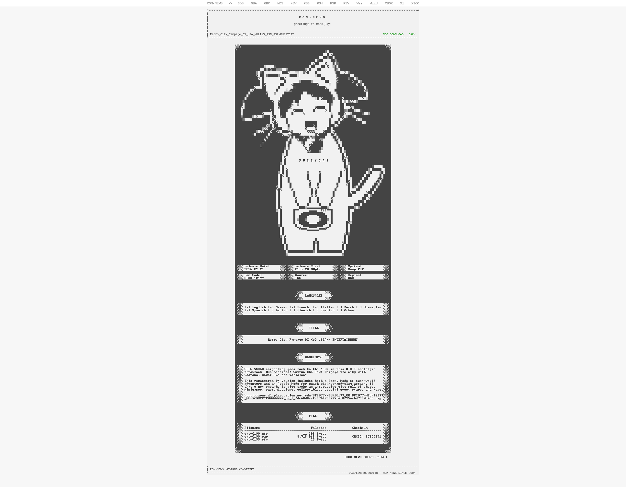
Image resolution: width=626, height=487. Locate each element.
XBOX (389, 3)
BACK (412, 34)
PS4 (320, 3)
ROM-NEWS (215, 3)
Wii (359, 3)
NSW (293, 3)
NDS (280, 3)
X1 (402, 3)
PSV (346, 3)
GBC (267, 3)
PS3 (307, 3)
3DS (241, 3)
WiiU (374, 3)
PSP (333, 3)
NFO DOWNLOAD (393, 34)
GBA (254, 3)
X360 (415, 3)
